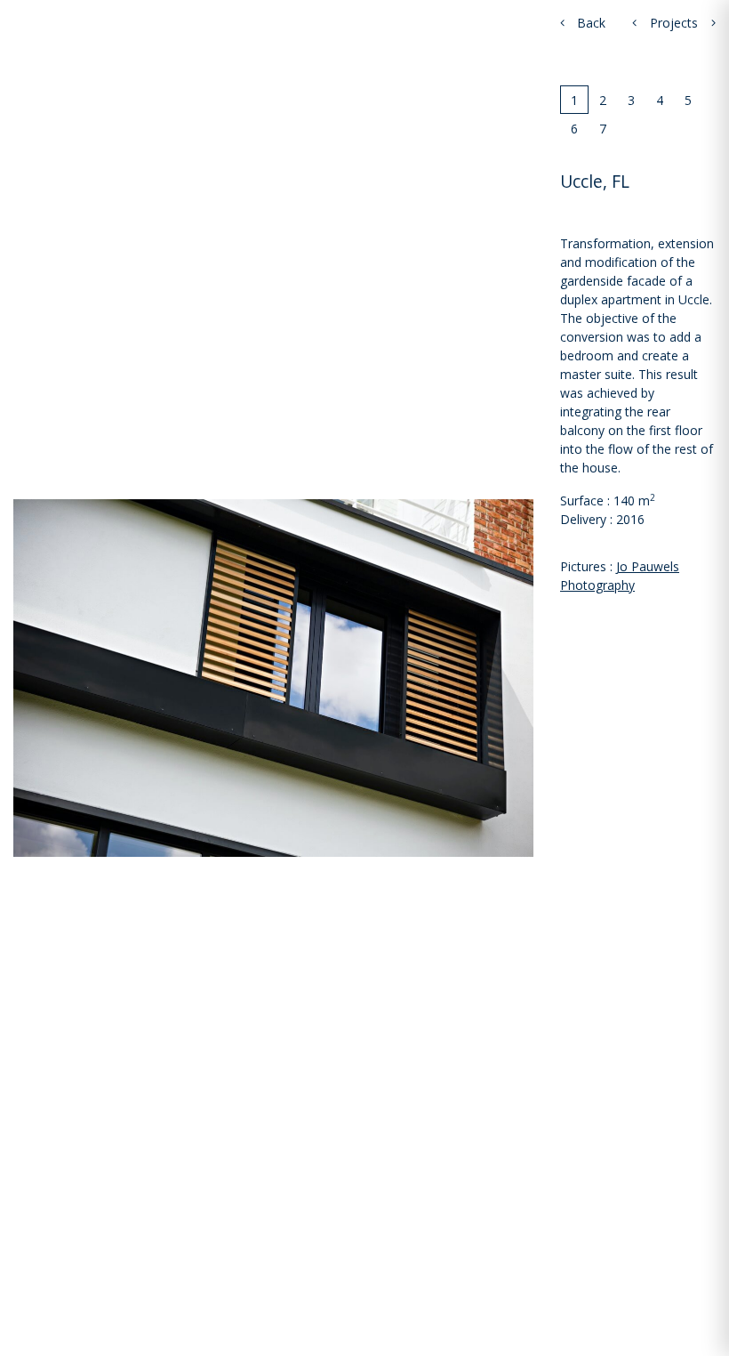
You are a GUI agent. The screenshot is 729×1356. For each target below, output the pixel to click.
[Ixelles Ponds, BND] (634, 22)
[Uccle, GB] (713, 22)
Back (589, 22)
